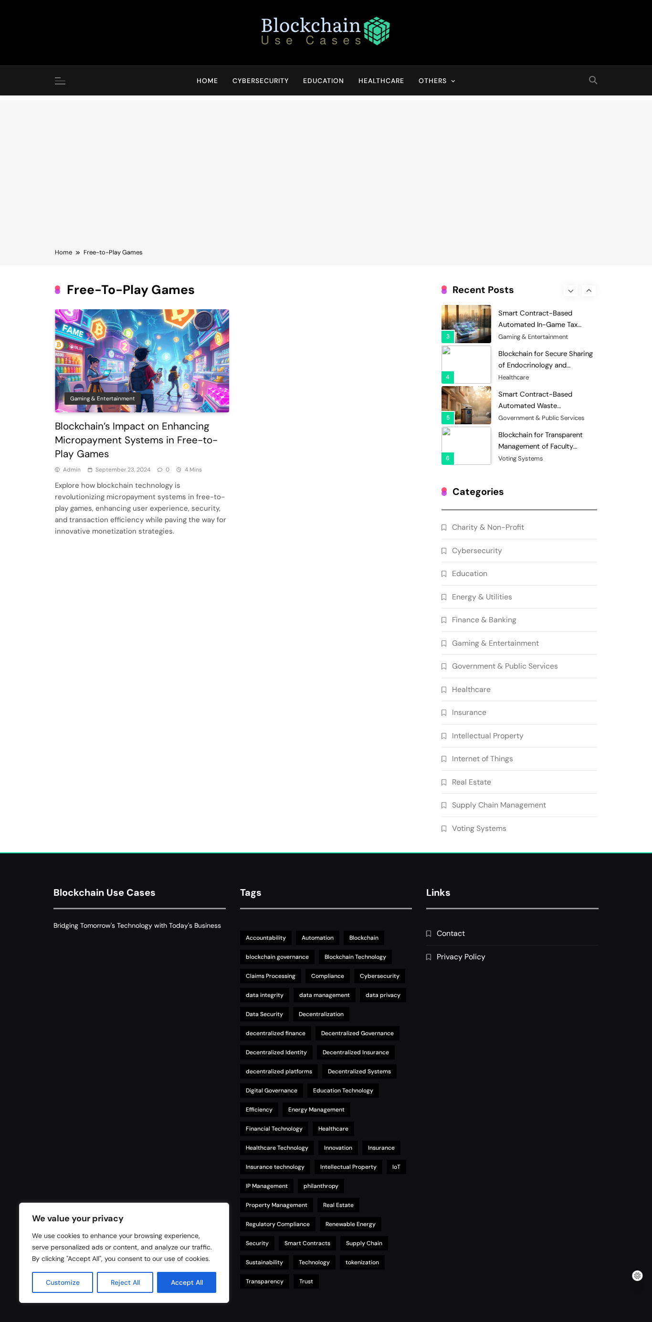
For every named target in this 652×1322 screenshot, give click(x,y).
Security (257, 1243)
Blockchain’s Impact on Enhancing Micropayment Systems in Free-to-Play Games (136, 440)
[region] (124, 1253)
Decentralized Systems (359, 1071)
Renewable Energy (351, 1224)
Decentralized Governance (357, 1033)
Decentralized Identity (276, 1052)
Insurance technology (275, 1167)
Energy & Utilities (482, 597)
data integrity (265, 995)
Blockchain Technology (355, 957)
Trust (306, 1281)
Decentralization (321, 1014)
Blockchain (364, 938)
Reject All (125, 1282)
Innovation (338, 1148)
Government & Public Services (541, 418)
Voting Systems (520, 459)
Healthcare (381, 80)
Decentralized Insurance (356, 1052)
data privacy (383, 995)
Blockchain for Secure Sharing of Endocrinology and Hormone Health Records (545, 365)
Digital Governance (271, 1090)
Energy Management (316, 1109)
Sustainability (264, 1262)
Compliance (327, 976)
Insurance (469, 712)
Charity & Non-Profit (488, 527)
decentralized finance (275, 1033)
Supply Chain (364, 1243)
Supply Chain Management (499, 805)
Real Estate (471, 782)
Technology (314, 1262)
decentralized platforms (279, 1071)
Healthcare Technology (277, 1148)
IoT (396, 1167)
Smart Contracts (307, 1243)
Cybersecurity (260, 80)
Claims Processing (270, 976)
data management (324, 995)
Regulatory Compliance (278, 1224)
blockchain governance (277, 957)
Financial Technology (274, 1129)
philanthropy (321, 1186)
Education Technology (343, 1090)
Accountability (266, 938)
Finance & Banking (484, 620)
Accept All (187, 1282)
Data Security (264, 1014)
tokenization (362, 1262)
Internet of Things (482, 759)
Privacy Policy (461, 957)
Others (433, 80)
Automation (318, 938)
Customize (63, 1282)
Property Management (276, 1205)
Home (207, 80)
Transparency (265, 1281)
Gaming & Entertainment (102, 399)
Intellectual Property (488, 736)
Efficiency (259, 1109)
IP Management (267, 1186)
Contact (451, 933)
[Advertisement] (326, 167)
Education (323, 80)
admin (72, 469)
